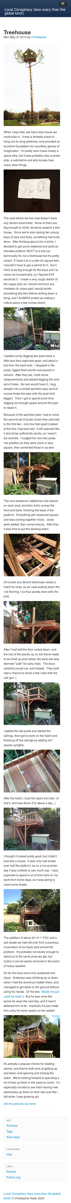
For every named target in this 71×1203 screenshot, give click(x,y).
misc (9, 1154)
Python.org (13, 1177)
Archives (12, 1125)
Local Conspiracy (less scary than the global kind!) (35, 11)
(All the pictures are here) (20, 1104)
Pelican (11, 1171)
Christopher (38, 37)
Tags (9, 1131)
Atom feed (12, 1137)
